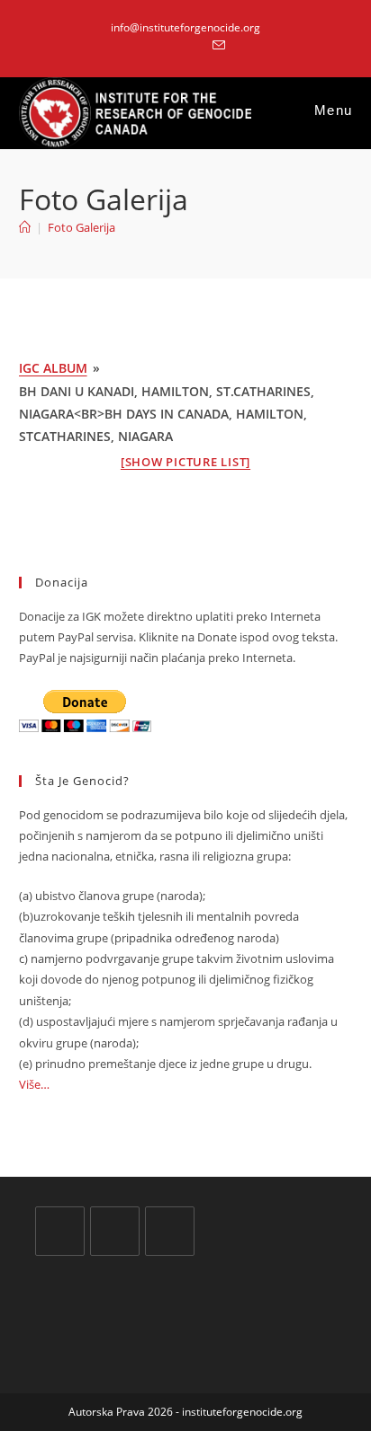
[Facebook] (115, 1231)
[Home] (25, 227)
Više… (34, 1084)
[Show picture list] (185, 462)
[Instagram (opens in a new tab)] (196, 46)
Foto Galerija (81, 227)
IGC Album (53, 367)
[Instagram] (170, 1231)
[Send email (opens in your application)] (216, 46)
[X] (60, 1231)
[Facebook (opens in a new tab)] (176, 46)
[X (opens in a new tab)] (155, 46)
